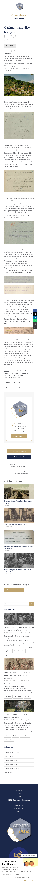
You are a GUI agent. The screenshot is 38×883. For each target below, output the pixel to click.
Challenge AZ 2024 (10, 764)
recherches (7, 756)
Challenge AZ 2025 (10, 768)
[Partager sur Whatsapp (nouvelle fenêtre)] (35, 320)
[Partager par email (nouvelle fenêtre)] (35, 324)
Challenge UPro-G (10, 752)
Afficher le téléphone (20, 431)
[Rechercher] (31, 604)
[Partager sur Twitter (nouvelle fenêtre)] (35, 314)
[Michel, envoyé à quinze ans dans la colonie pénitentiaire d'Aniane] (19, 560)
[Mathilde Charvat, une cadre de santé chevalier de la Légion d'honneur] (19, 664)
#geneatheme (8, 772)
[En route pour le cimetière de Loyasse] (19, 515)
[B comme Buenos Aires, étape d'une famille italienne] (19, 491)
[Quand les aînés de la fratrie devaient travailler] (19, 706)
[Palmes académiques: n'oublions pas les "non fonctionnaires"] (19, 537)
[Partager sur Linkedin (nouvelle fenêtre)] (35, 317)
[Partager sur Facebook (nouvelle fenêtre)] (35, 310)
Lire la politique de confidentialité (11, 874)
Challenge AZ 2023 (10, 760)
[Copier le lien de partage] (35, 327)
